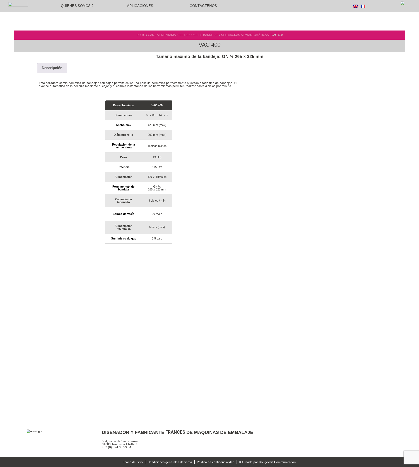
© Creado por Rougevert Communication (267, 462)
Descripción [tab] (52, 68)
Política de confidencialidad (215, 462)
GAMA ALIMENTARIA (162, 35)
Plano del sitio (133, 462)
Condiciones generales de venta (170, 462)
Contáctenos (203, 6)
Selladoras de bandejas (198, 35)
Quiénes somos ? (77, 6)
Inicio (141, 35)
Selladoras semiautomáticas (245, 35)
